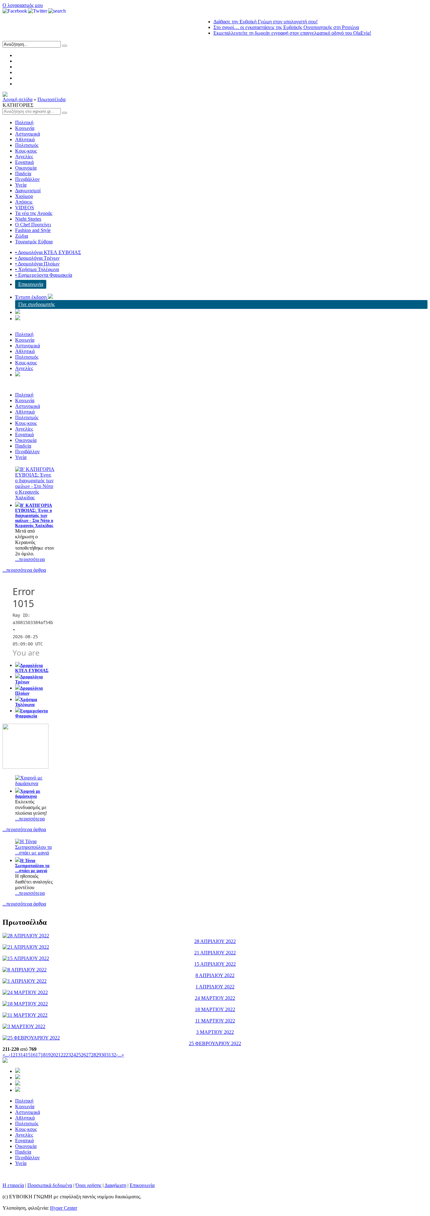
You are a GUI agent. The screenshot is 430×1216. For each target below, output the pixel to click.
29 (98, 1054)
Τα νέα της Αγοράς (33, 213)
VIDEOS (24, 207)
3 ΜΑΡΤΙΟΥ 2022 (215, 1032)
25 (78, 1054)
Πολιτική (24, 122)
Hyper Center (63, 1208)
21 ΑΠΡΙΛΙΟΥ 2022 (215, 952)
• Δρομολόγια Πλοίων (37, 263)
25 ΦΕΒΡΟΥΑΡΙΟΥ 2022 (215, 1043)
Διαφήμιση (115, 1185)
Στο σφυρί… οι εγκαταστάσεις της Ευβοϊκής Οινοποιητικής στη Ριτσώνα (272, 27)
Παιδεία (23, 173)
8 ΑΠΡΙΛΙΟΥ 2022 (215, 975)
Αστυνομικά (27, 133)
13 (17, 1054)
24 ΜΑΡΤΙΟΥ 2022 (215, 998)
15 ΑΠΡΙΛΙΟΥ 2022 (215, 964)
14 (22, 1054)
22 (63, 1054)
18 (43, 1054)
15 (28, 1054)
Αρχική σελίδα (17, 99)
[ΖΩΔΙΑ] (25, 767)
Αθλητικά (25, 139)
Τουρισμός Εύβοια (34, 241)
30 (103, 1054)
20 (53, 1054)
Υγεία (20, 185)
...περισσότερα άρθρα (24, 570)
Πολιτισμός (26, 145)
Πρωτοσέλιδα (51, 99)
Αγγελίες (24, 156)
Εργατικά (24, 162)
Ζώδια (21, 236)
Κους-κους (26, 150)
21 (58, 1054)
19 (48, 1054)
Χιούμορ (24, 196)
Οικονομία (26, 168)
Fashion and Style (33, 230)
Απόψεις (23, 202)
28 (93, 1054)
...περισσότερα (30, 559)
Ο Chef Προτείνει (33, 224)
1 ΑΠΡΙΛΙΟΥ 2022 (215, 986)
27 (88, 1054)
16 (33, 1054)
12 (12, 1054)
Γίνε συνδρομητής (36, 304)
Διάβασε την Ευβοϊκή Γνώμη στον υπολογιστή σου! (251, 21)
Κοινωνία (24, 128)
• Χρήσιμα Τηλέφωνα (37, 269)
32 (113, 1054)
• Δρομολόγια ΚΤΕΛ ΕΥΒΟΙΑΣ (48, 252)
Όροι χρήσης (88, 1185)
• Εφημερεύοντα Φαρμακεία (43, 275)
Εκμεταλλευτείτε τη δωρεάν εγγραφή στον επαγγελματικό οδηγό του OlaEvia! (278, 33)
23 (68, 1054)
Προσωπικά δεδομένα (49, 1185)
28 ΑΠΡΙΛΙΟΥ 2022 (215, 941)
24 (73, 1054)
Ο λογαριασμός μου (23, 5)
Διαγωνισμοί (28, 190)
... (7, 1054)
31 (108, 1054)
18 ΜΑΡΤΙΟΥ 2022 (215, 1009)
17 (38, 1054)
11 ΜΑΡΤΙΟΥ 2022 (215, 1020)
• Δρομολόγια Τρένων (37, 258)
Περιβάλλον (27, 179)
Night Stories (28, 219)
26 (83, 1054)
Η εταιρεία (13, 1185)
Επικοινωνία (30, 284)
